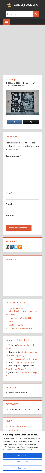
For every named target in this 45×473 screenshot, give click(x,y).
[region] (22, 452)
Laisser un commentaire (15, 86)
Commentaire (13, 156)
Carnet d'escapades (17, 426)
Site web (10, 215)
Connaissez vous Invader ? (24, 362)
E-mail (9, 204)
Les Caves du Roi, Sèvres (19, 325)
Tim (10, 345)
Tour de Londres (16, 308)
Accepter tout (22, 455)
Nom (9, 193)
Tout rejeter (22, 468)
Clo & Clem (13, 429)
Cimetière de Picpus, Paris (17, 369)
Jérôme (27, 83)
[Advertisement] (22, 48)
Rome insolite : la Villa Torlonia (22, 328)
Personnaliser (22, 462)
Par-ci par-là (26, 5)
